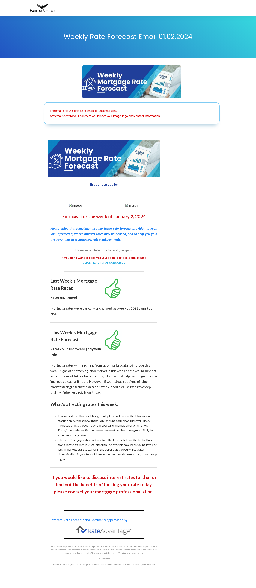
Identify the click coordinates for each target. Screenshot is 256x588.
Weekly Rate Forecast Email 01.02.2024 (128, 36)
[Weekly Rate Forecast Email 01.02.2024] (131, 81)
